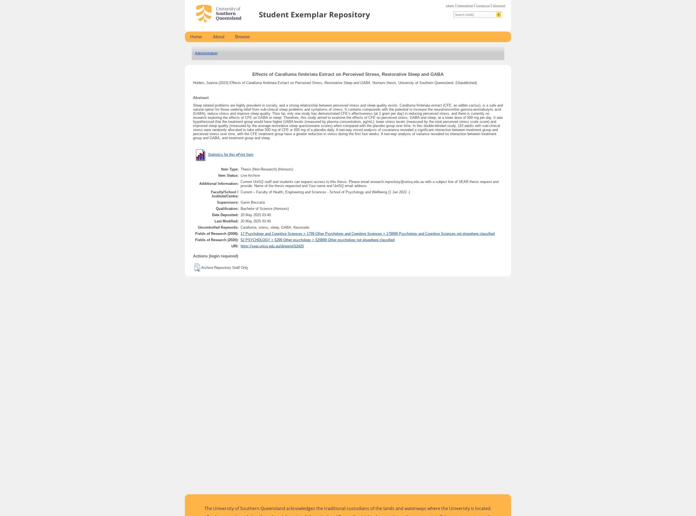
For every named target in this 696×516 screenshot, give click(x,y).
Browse (242, 37)
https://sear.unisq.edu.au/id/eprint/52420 (272, 246)
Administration (206, 53)
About (218, 37)
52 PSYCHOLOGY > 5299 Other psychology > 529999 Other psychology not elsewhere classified (317, 240)
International (465, 5)
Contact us (483, 5)
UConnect (499, 5)
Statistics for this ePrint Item (230, 155)
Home (196, 37)
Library (450, 5)
